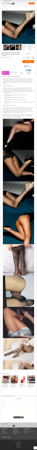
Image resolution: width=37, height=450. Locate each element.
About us (3, 430)
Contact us (25, 430)
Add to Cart (28, 61)
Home (3, 9)
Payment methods (16, 430)
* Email (4, 404)
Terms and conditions (5, 432)
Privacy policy (4, 431)
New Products (6, 9)
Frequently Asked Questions (28, 431)
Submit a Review (17, 417)
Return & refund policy (16, 432)
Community (26, 432)
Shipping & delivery (16, 431)
